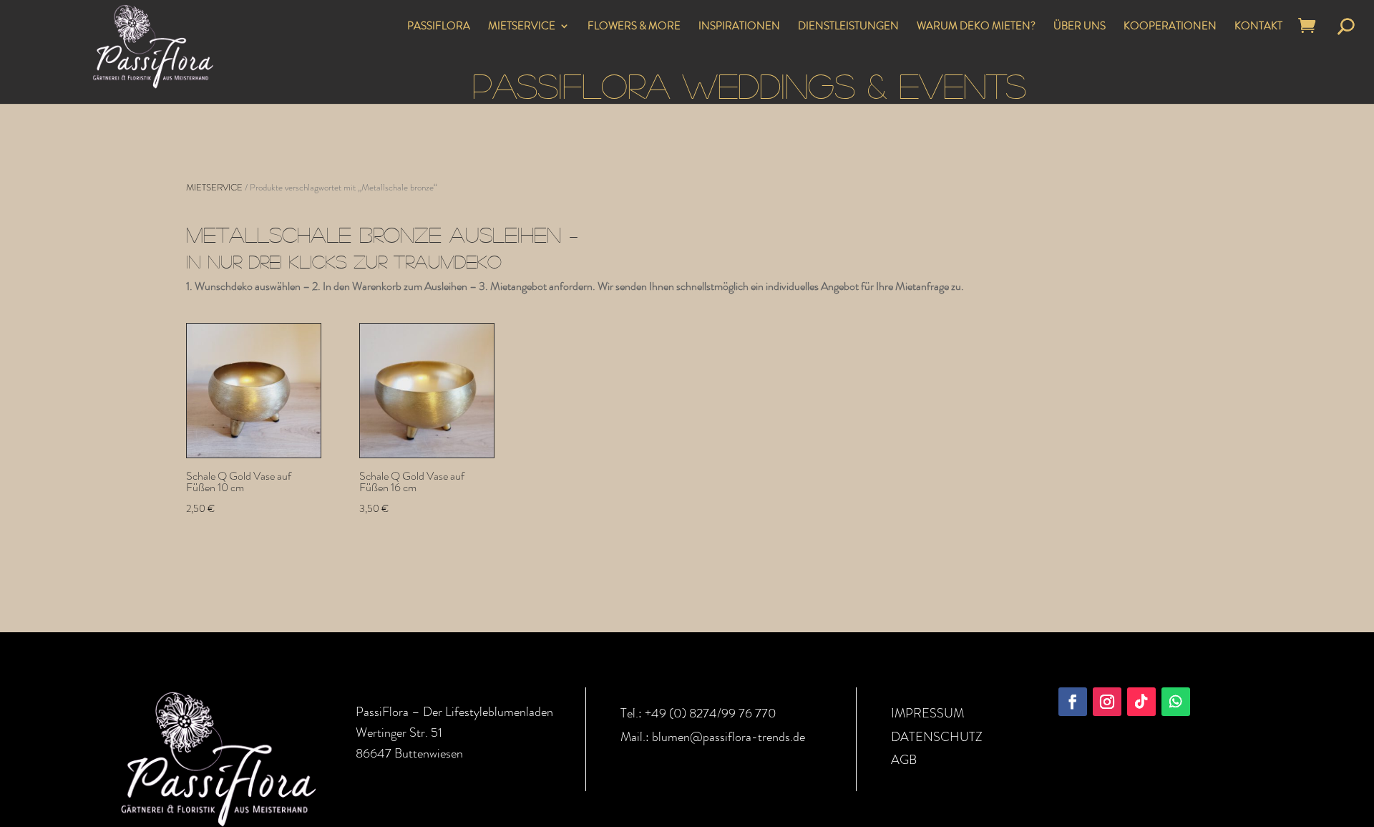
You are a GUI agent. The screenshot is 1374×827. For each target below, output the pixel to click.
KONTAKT (1258, 27)
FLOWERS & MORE (634, 27)
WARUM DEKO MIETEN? (976, 27)
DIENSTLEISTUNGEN (848, 27)
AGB (904, 759)
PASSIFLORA (438, 27)
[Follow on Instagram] (1107, 701)
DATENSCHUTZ (937, 736)
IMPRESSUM (927, 713)
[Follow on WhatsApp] (1175, 701)
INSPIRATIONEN (739, 27)
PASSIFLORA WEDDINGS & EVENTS (749, 85)
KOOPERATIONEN (1170, 27)
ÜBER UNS (1079, 27)
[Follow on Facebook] (1072, 701)
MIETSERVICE (521, 27)
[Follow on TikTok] (1141, 701)
